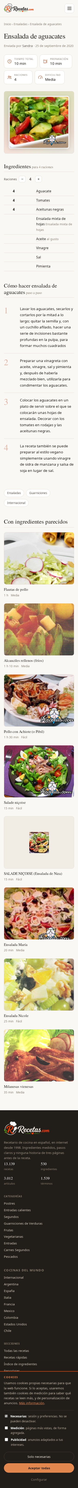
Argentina (11, 1284)
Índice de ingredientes (20, 1364)
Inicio (7, 24)
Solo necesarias (39, 1456)
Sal (38, 257)
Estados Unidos (15, 1324)
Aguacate (43, 191)
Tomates (43, 200)
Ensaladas (20, 24)
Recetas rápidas (15, 1357)
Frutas (8, 1230)
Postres (9, 1203)
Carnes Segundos (17, 1250)
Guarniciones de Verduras (23, 1223)
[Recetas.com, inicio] (19, 8)
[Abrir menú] (69, 8)
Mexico (9, 1311)
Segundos (11, 1216)
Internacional (16, 503)
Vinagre (42, 248)
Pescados (11, 1256)
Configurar (39, 1479)
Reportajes (12, 1370)
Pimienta (43, 266)
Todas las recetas (16, 1350)
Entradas (10, 1243)
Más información (31, 1403)
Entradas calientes (17, 1210)
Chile (7, 1330)
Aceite (41, 238)
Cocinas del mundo (24, 1270)
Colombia (11, 1317)
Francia (9, 1304)
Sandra (27, 46)
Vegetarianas (13, 1236)
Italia (7, 1297)
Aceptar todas (39, 1468)
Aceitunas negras (50, 209)
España (9, 1291)
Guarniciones (38, 493)
